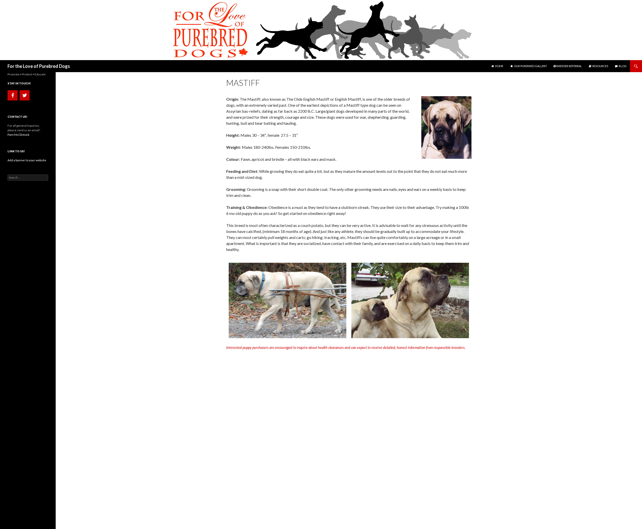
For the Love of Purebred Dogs (39, 66)
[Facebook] (13, 95)
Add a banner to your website (27, 160)
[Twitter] (25, 95)
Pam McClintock (18, 135)
